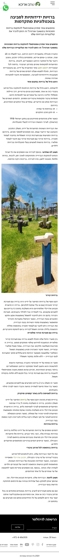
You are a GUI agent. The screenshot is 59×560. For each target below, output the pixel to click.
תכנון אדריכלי (19, 457)
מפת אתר (14, 545)
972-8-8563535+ (19, 537)
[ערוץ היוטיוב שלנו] (27, 545)
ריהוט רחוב (43, 68)
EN (21, 545)
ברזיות (23, 400)
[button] (5, 8)
